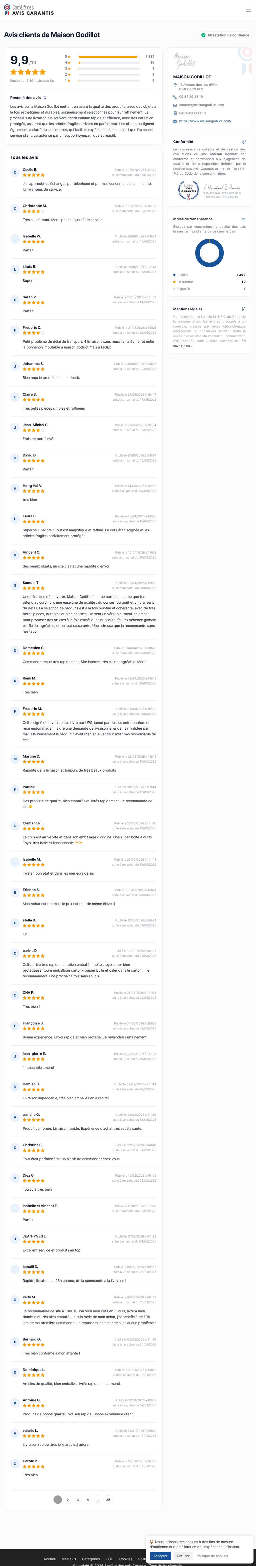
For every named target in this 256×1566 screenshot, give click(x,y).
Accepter (161, 1556)
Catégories (91, 1559)
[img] (45, 98)
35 (108, 1500)
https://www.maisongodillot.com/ (205, 121)
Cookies (125, 1559)
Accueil (50, 1559)
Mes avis (69, 1559)
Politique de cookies (212, 1556)
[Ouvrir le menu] (248, 10)
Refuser (183, 1556)
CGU (109, 1559)
